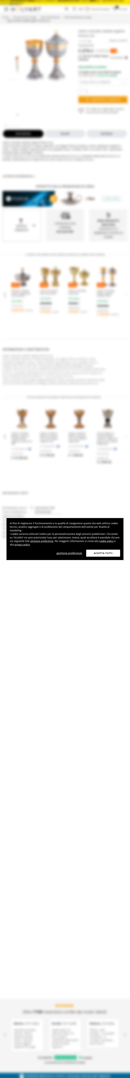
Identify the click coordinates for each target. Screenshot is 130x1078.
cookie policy (106, 540)
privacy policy (22, 544)
